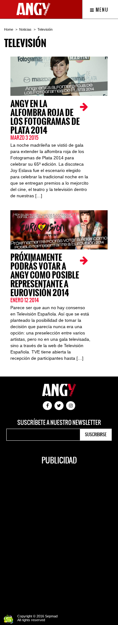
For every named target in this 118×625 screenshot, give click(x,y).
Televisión (45, 29)
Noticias (25, 29)
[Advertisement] (59, 536)
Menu (101, 9)
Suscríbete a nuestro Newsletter (59, 423)
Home (8, 29)
